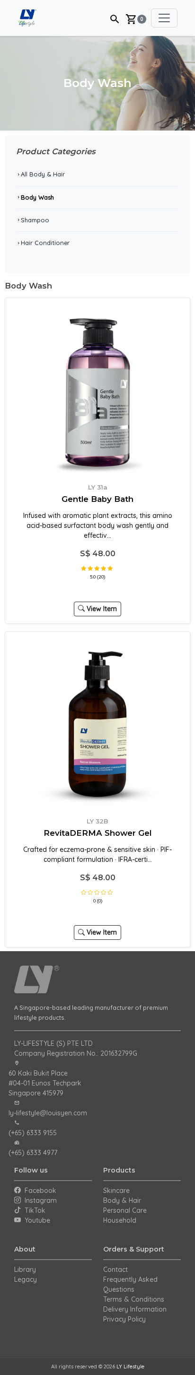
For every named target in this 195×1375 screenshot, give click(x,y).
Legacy (25, 1279)
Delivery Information (135, 1309)
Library (25, 1269)
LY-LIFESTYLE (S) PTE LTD (53, 1043)
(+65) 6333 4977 (33, 1152)
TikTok (33, 1210)
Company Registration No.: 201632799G (75, 1053)
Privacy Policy (124, 1319)
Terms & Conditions (133, 1299)
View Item (101, 608)
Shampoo (32, 220)
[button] (115, 18)
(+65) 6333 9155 (33, 1133)
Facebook (38, 1190)
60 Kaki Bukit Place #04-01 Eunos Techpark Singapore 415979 (45, 1083)
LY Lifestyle (130, 1366)
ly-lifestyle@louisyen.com (48, 1113)
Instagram (39, 1200)
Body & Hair (122, 1200)
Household (119, 1220)
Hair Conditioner (43, 242)
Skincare (116, 1190)
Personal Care (125, 1210)
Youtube (35, 1220)
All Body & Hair (40, 174)
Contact (115, 1269)
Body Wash (35, 197)
